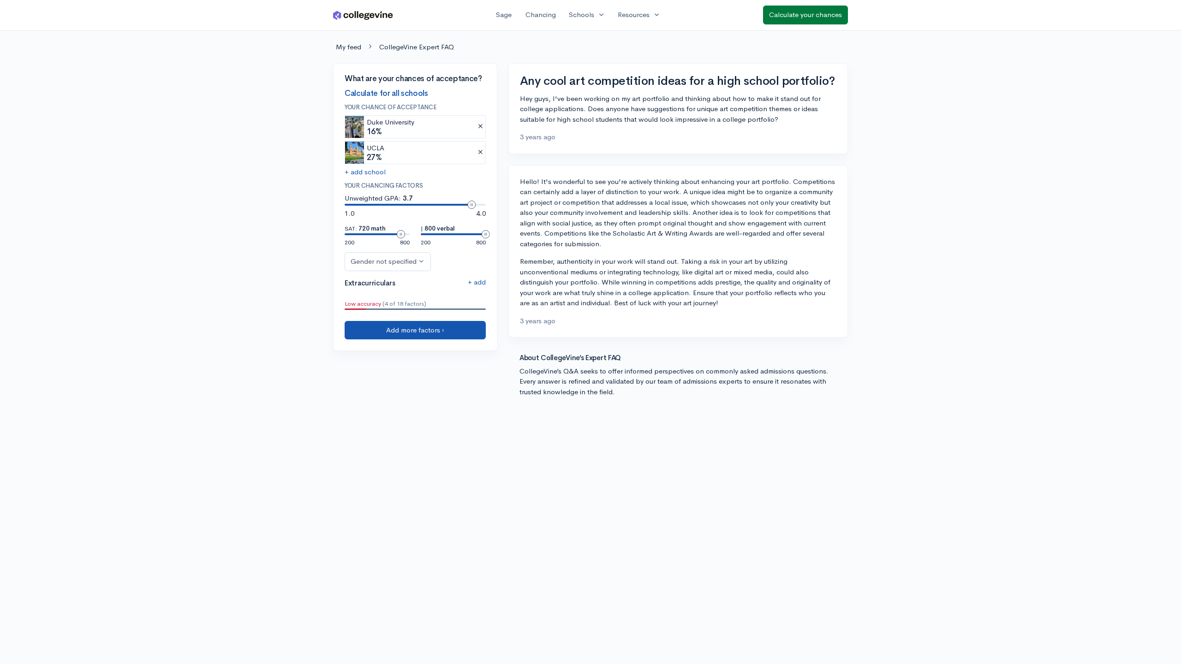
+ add (477, 282)
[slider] (471, 205)
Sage (504, 14)
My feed (348, 46)
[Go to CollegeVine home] (363, 15)
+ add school (365, 171)
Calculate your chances (805, 14)
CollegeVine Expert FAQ (416, 46)
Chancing (540, 14)
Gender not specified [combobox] (384, 261)
